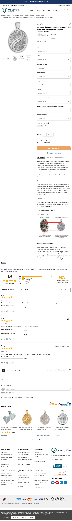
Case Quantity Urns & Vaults (41, 480)
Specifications (41, 157)
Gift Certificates (5, 464)
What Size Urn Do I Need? (24, 464)
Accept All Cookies (28, 517)
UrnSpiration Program (39, 461)
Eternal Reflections (6, 478)
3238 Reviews (11, 283)
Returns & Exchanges (6, 457)
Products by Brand (38, 487)
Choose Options (9, 422)
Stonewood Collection (6, 475)
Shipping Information (6, 454)
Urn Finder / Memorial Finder (41, 473)
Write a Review (65, 290)
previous (2, 425)
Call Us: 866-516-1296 (56, 459)
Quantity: (39, 134)
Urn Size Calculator (39, 475)
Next (33, 58)
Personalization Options (24, 462)
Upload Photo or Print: (42, 123)
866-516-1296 (6, 5)
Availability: (40, 140)
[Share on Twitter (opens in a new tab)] (10, 311)
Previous (3, 58)
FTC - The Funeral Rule (23, 454)
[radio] (36, 276)
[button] (11, 499)
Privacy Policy (36, 503)
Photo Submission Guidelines (25, 459)
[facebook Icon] (53, 482)
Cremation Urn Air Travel (24, 452)
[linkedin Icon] (65, 482)
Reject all (15, 517)
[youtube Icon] (57, 482)
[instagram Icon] (61, 482)
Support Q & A (4, 452)
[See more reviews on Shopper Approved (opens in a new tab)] (13, 311)
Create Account (61, 5)
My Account (4, 459)
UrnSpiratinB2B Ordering (40, 459)
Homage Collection (6, 473)
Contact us (53, 462)
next (69, 425)
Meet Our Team (38, 452)
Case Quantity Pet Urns (40, 478)
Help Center (4, 462)
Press (35, 464)
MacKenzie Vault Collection (8, 480)
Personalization (59, 157)
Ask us (53, 38)
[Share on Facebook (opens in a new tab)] (7, 311)
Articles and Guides (23, 457)
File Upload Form (5, 467)
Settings (6, 517)
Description (50, 157)
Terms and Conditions (27, 503)
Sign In (68, 5)
